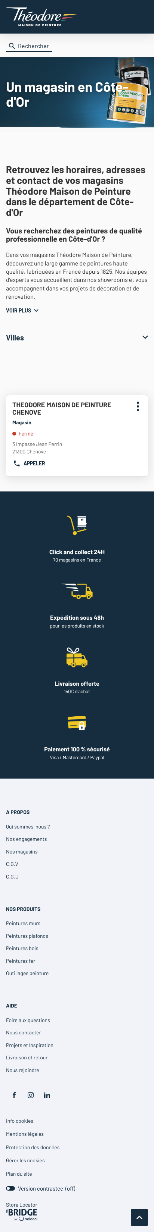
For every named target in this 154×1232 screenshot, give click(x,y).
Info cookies (19, 1121)
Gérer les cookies (25, 1160)
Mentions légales (25, 1134)
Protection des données (32, 1147)
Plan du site (19, 1173)
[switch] (40, 1188)
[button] (140, 16)
